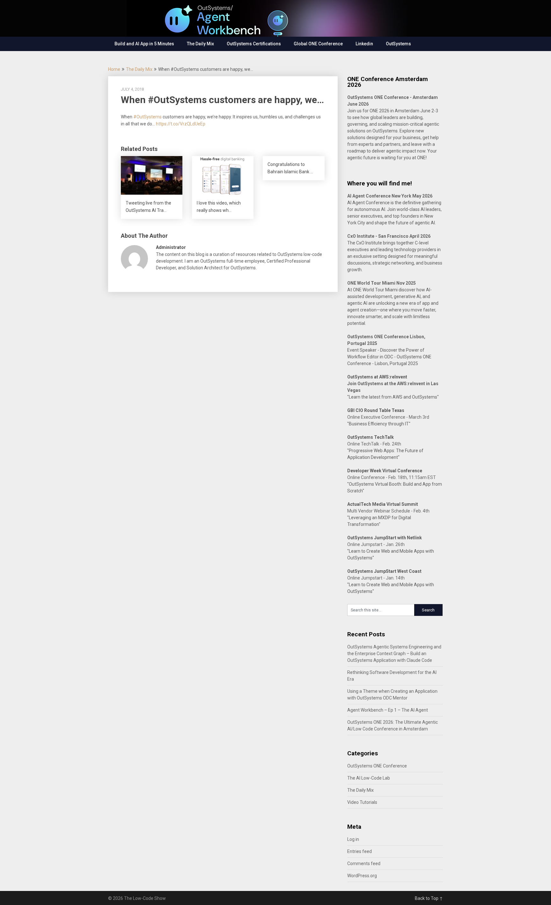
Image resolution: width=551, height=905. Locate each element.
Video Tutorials (362, 802)
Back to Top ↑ (429, 898)
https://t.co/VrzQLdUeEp (180, 123)
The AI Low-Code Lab (368, 778)
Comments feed (363, 863)
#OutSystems (147, 116)
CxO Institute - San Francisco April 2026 (388, 236)
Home (114, 69)
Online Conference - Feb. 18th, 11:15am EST (391, 477)
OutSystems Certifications (254, 43)
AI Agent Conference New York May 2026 (389, 195)
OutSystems (398, 43)
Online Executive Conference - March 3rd (388, 417)
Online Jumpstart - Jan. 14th (376, 577)
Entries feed (359, 851)
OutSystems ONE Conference (377, 765)
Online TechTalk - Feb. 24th (374, 443)
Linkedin (364, 43)
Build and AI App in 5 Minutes (144, 43)
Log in (353, 839)
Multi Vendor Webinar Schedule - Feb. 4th (388, 510)
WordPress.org (362, 875)
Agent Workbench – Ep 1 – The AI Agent (387, 710)
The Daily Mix (200, 43)
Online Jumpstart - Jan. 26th (376, 544)
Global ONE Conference (318, 43)
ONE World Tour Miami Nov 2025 (381, 283)
